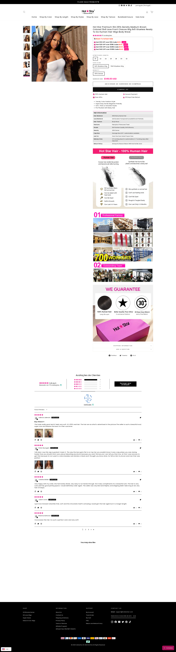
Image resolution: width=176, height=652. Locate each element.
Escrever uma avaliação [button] (125, 384)
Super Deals (27, 618)
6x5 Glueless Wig (101, 66)
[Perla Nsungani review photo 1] (38, 464)
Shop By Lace (92, 17)
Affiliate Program (61, 626)
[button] (97, 35)
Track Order (90, 615)
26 (111, 59)
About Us (59, 612)
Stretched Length (101, 55)
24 (106, 59)
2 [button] (85, 529)
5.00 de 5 (52, 383)
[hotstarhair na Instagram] (112, 622)
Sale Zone (140, 17)
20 (95, 59)
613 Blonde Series (28, 612)
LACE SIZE (97, 63)
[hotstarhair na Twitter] (123, 622)
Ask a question (123, 349)
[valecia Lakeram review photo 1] (38, 433)
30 (121, 59)
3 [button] (88, 529)
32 (127, 59)
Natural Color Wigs (29, 620)
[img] (38, 415)
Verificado (87, 405)
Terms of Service (61, 623)
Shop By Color (46, 17)
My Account (90, 612)
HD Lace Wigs (27, 615)
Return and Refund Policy (94, 623)
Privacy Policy (60, 620)
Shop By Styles (77, 17)
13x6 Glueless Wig (117, 66)
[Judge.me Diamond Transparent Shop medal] (88, 398)
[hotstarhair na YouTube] (119, 622)
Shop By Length (61, 17)
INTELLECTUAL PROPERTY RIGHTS (66, 629)
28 (116, 59)
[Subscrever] (134, 616)
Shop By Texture (108, 17)
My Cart (88, 618)
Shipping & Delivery (62, 618)
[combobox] (6, 649)
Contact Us (59, 615)
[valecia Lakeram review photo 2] (48, 433)
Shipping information (122, 345)
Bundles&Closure (125, 17)
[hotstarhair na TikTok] (130, 622)
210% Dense (99, 74)
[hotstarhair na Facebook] (116, 622)
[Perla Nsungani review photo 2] (48, 464)
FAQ (87, 620)
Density (96, 70)
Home (34, 17)
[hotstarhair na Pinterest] (126, 622)
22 (100, 59)
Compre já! (123, 89)
